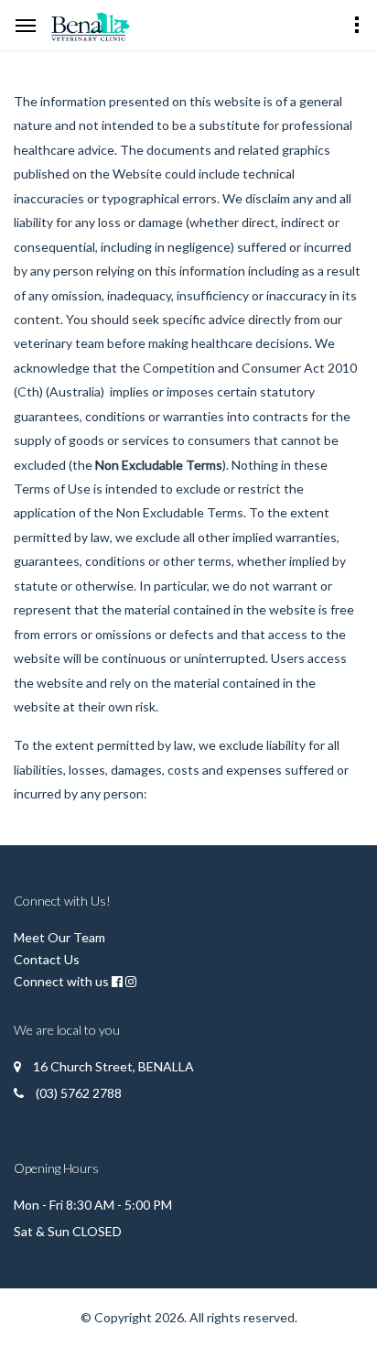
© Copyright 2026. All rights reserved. (189, 1317)
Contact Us (47, 959)
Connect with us (61, 981)
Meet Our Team (59, 937)
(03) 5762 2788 (79, 1093)
